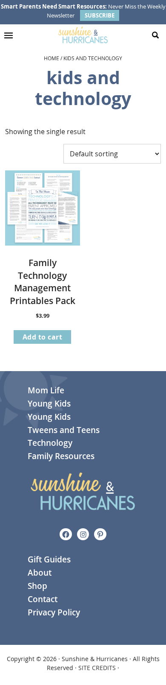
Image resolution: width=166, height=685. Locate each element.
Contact (42, 599)
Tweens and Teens (64, 430)
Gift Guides (49, 559)
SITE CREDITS (97, 668)
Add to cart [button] (43, 337)
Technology (50, 442)
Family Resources (61, 456)
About (40, 572)
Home (51, 58)
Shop (37, 585)
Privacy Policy (54, 612)
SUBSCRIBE (99, 15)
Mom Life (46, 390)
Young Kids (49, 403)
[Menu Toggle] (10, 35)
